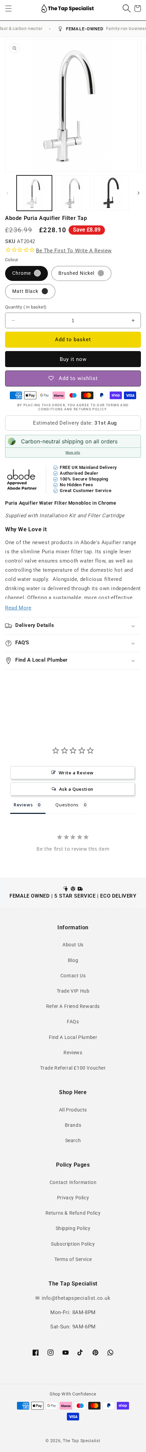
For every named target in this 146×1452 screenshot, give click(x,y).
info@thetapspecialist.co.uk (76, 1298)
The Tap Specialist (82, 1440)
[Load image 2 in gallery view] (73, 193)
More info (73, 452)
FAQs (73, 1021)
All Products (73, 1109)
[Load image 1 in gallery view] (34, 193)
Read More (18, 608)
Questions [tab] (66, 805)
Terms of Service (73, 1259)
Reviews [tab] (23, 805)
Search (73, 1140)
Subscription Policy (73, 1244)
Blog (73, 960)
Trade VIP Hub (73, 991)
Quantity (26, 307)
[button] (8, 8)
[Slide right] (138, 193)
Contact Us (73, 975)
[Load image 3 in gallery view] (111, 193)
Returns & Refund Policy (73, 1213)
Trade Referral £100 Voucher (73, 1068)
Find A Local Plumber (73, 1037)
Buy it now (73, 359)
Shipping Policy (73, 1228)
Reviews (72, 1052)
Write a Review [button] (76, 773)
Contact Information (73, 1182)
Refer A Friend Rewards (73, 1006)
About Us (73, 944)
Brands (73, 1125)
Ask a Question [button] (76, 789)
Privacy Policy (73, 1197)
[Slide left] (7, 193)
